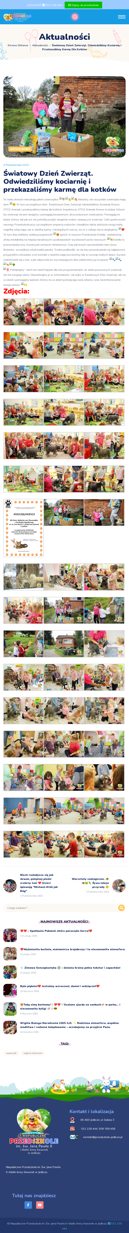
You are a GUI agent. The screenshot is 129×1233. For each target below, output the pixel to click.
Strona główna (18, 45)
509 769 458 (107, 1128)
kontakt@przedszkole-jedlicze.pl (102, 1137)
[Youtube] (40, 1205)
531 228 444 (53, 5)
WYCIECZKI (11, 1053)
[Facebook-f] (28, 1205)
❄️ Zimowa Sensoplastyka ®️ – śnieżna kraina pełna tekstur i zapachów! (70, 968)
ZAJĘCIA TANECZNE (33, 1053)
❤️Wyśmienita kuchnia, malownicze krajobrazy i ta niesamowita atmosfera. (72, 949)
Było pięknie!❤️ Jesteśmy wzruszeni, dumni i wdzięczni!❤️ (60, 986)
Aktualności (40, 45)
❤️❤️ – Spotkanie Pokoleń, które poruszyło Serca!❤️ (56, 931)
